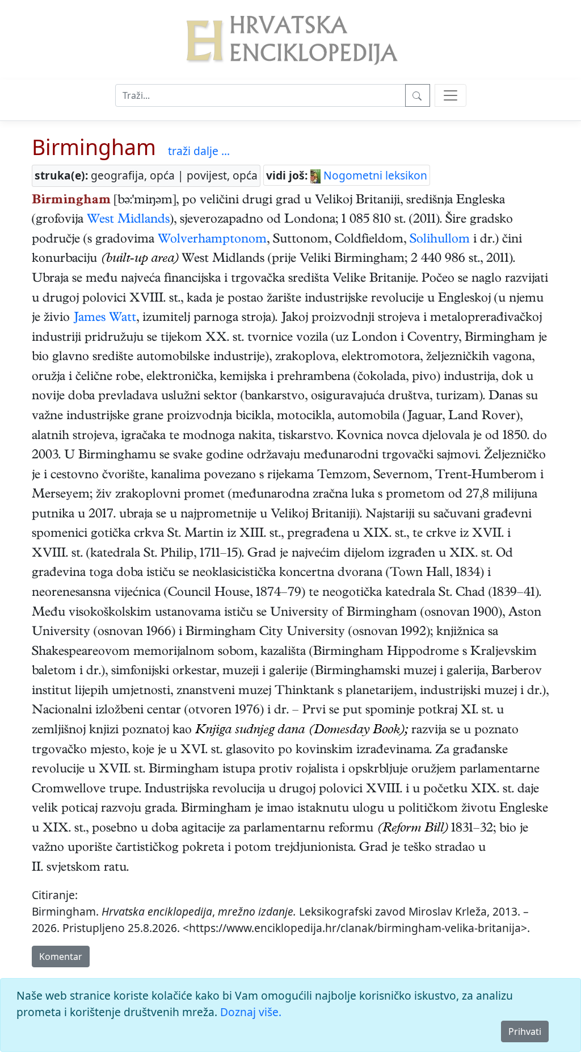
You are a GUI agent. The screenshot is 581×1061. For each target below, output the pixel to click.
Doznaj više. (250, 1012)
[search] (450, 95)
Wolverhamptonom (212, 240)
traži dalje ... (199, 150)
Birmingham (94, 146)
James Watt (104, 318)
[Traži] (417, 95)
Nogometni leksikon (374, 175)
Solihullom (440, 240)
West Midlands (128, 220)
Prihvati (524, 1031)
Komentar (60, 956)
